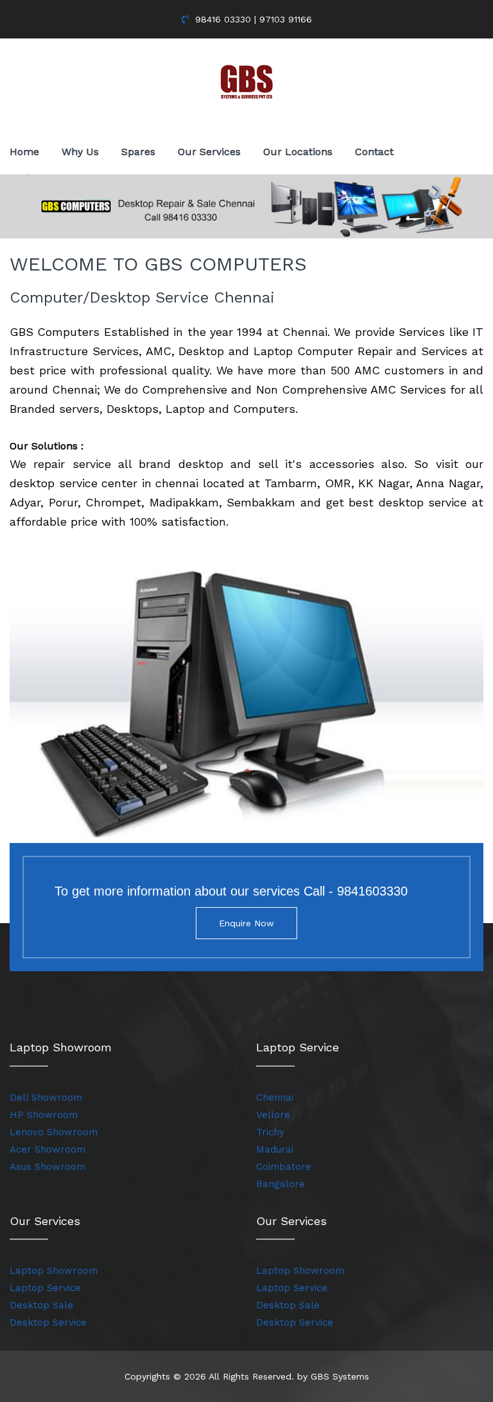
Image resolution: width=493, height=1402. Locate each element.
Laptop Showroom (54, 1270)
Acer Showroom (47, 1149)
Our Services (209, 152)
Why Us (80, 152)
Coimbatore (283, 1167)
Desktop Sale (41, 1305)
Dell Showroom (46, 1097)
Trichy (270, 1132)
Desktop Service (48, 1322)
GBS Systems (340, 1376)
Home (24, 152)
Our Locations (298, 152)
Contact (374, 152)
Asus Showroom (47, 1167)
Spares (138, 152)
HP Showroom (44, 1115)
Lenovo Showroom (54, 1132)
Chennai (274, 1097)
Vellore (273, 1115)
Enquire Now (246, 923)
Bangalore (280, 1184)
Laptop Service (45, 1288)
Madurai (274, 1149)
